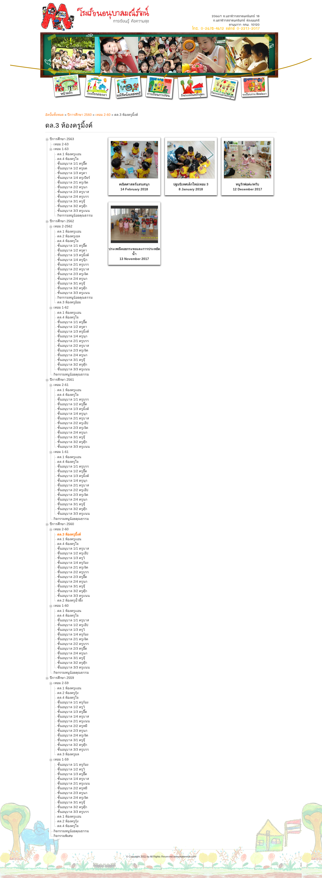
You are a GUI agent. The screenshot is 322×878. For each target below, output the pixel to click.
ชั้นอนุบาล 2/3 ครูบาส (73, 192)
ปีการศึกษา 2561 (62, 379)
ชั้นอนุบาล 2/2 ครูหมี (72, 726)
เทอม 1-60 (61, 605)
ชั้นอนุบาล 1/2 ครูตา (72, 250)
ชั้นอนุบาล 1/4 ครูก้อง (72, 562)
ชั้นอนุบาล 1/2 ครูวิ (71, 707)
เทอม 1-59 (61, 759)
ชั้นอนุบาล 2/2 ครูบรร (73, 572)
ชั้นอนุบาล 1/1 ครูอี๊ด (72, 163)
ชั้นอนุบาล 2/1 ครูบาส (73, 418)
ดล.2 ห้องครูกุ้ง (67, 693)
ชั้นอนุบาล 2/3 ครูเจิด (72, 274)
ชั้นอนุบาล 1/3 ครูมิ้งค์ (73, 255)
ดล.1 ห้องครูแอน (69, 154)
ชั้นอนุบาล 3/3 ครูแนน (73, 211)
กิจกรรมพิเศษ (63, 836)
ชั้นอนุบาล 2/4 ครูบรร (73, 196)
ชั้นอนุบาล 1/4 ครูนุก (72, 336)
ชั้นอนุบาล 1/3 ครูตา (72, 173)
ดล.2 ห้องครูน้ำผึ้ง (70, 600)
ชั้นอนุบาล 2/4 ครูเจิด (72, 735)
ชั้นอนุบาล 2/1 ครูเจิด (72, 182)
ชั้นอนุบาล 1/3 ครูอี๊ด (72, 712)
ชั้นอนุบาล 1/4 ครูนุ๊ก (72, 260)
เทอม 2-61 (61, 385)
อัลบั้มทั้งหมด (54, 115)
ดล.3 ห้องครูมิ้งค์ (69, 534)
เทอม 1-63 (61, 149)
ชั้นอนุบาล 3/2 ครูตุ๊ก (72, 206)
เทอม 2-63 (61, 144)
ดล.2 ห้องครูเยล (68, 236)
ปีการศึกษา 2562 (62, 221)
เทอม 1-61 (61, 452)
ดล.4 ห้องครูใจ (67, 159)
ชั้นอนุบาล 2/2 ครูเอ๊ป (72, 423)
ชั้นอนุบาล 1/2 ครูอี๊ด (72, 404)
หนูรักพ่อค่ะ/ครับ (247, 184)
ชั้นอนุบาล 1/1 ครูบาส (73, 548)
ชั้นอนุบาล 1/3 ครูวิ (71, 558)
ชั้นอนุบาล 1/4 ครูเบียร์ (73, 178)
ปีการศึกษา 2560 (79, 115)
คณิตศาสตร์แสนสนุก (134, 184)
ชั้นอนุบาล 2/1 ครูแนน (73, 721)
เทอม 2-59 (61, 683)
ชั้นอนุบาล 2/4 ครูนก (72, 278)
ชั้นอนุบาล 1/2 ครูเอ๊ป (72, 553)
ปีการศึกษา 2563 (62, 139)
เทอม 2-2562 (63, 226)
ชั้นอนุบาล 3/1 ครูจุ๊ (71, 201)
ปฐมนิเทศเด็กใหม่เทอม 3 (190, 184)
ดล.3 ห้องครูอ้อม (69, 302)
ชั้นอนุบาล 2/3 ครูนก (72, 730)
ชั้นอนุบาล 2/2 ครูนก (72, 187)
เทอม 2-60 (103, 115)
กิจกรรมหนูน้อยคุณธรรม (75, 215)
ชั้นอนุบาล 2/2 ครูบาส (73, 269)
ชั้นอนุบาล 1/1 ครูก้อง (72, 702)
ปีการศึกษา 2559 (62, 678)
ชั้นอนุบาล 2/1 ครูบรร (73, 264)
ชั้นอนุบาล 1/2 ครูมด (72, 168)
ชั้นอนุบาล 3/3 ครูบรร (73, 749)
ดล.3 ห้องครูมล (68, 754)
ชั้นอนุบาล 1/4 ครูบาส (73, 716)
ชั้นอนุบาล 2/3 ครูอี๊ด (72, 577)
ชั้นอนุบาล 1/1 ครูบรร (73, 399)
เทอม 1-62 (61, 307)
